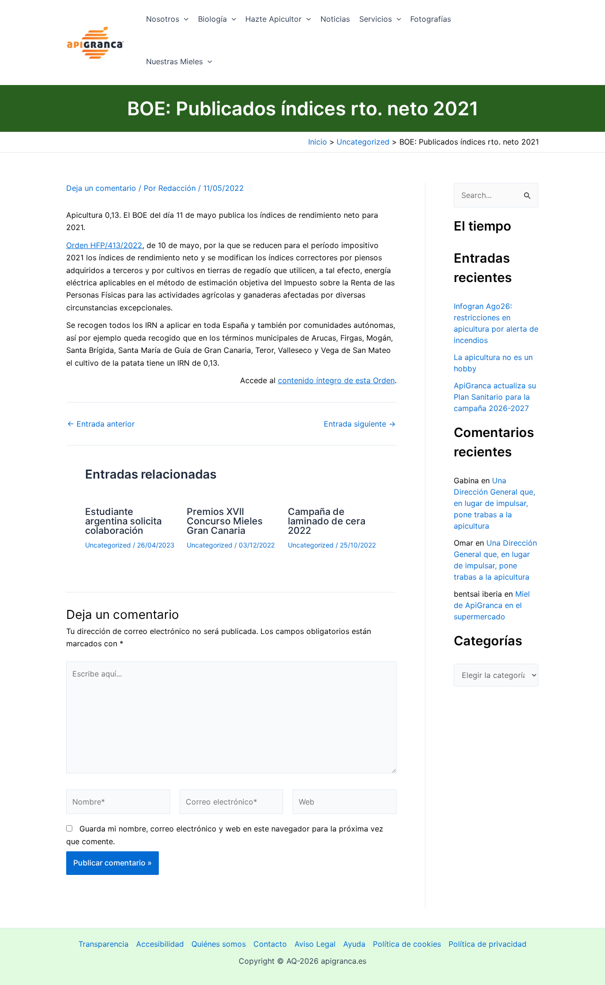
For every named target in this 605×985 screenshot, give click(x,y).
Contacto (270, 944)
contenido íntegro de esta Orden (336, 380)
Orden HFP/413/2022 (104, 245)
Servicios (375, 19)
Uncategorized (108, 545)
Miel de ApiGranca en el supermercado (492, 605)
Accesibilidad (160, 944)
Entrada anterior (101, 424)
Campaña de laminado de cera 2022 (326, 521)
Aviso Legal (315, 944)
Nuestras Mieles (174, 61)
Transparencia (103, 944)
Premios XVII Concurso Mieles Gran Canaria (225, 521)
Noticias (335, 19)
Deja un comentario (101, 188)
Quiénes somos (218, 944)
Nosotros (162, 19)
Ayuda (354, 944)
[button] (184, 19)
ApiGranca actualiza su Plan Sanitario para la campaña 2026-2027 (495, 397)
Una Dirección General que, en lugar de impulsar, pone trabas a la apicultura (494, 503)
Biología (212, 19)
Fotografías (430, 19)
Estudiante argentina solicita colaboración (123, 521)
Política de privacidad (488, 944)
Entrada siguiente (360, 424)
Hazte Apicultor (273, 19)
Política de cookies (407, 944)
